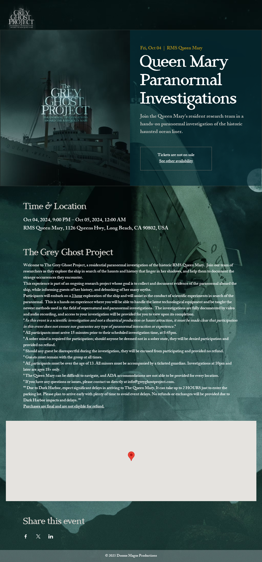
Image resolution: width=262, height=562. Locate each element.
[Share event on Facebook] (25, 536)
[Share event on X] (38, 536)
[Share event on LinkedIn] (50, 536)
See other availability (176, 161)
